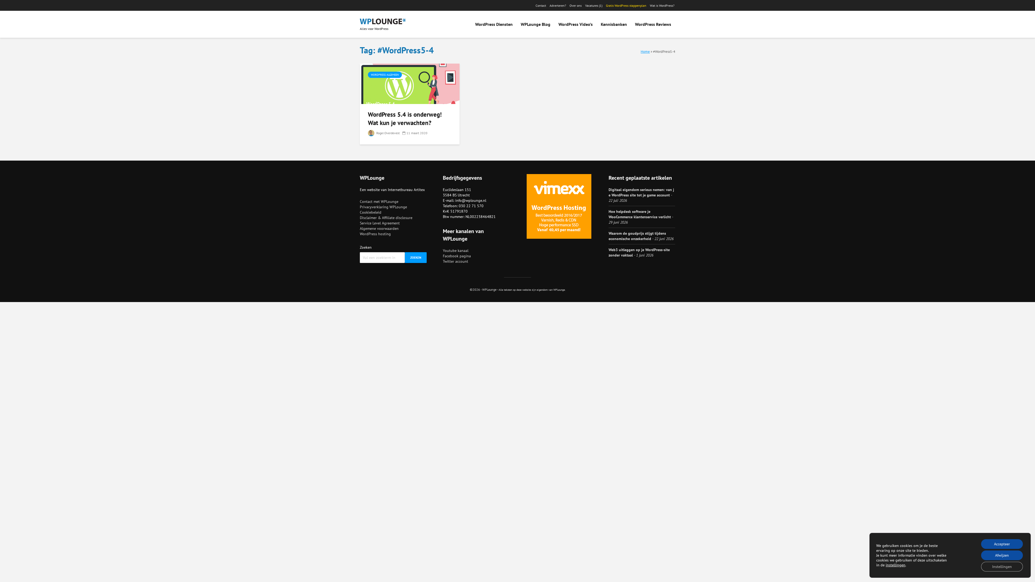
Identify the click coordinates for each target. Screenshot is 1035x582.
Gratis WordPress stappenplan (626, 6)
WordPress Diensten (494, 24)
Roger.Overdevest (387, 133)
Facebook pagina (457, 256)
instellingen (895, 565)
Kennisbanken (614, 24)
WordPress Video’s (575, 24)
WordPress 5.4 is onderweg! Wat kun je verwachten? (405, 118)
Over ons (576, 6)
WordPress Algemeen (385, 75)
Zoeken (366, 247)
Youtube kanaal (455, 250)
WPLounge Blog (535, 24)
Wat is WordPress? (662, 6)
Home (645, 51)
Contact (541, 6)
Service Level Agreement (380, 223)
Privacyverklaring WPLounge (383, 207)
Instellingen (1002, 566)
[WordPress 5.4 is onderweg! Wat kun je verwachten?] (410, 83)
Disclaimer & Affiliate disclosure (386, 217)
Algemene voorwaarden (379, 228)
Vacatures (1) (593, 6)
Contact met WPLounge (379, 201)
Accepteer (1002, 544)
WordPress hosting (375, 233)
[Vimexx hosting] (559, 206)
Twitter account (455, 261)
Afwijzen (1002, 555)
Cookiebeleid (370, 212)
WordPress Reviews (653, 24)
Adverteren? (558, 6)
